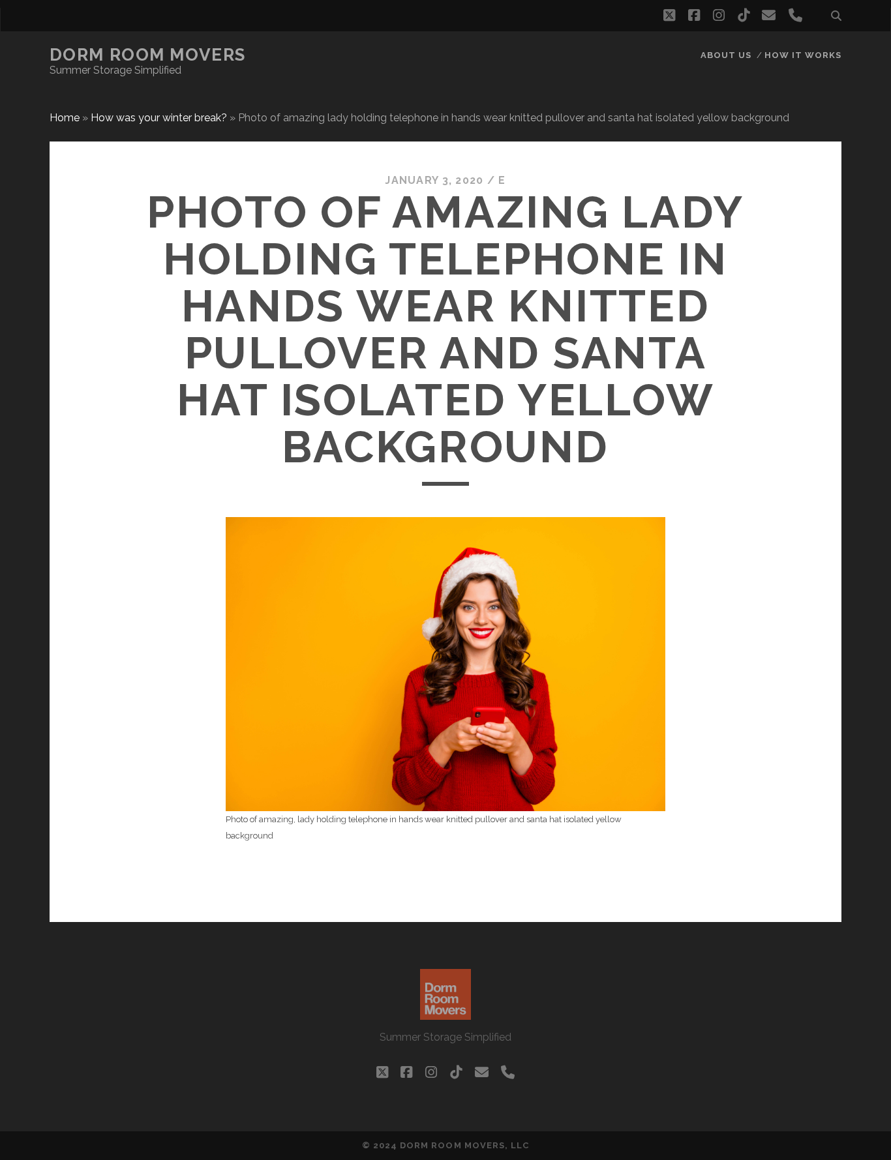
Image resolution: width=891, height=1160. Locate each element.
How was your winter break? (159, 118)
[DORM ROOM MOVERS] (445, 1014)
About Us (726, 55)
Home (65, 118)
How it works (803, 55)
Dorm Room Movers (148, 55)
